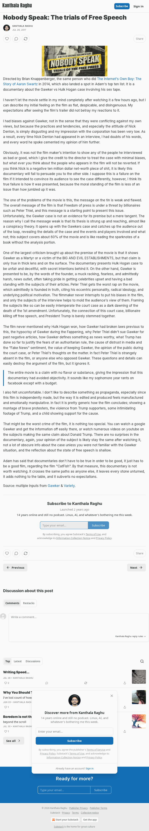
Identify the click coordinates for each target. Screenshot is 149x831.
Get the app (90, 819)
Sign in (138, 6)
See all (11, 741)
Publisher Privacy (78, 808)
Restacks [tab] (28, 603)
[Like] (7, 39)
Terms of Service (96, 749)
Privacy (66, 812)
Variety (69, 486)
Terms (75, 812)
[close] (112, 696)
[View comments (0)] (16, 39)
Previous (18, 567)
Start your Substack (67, 819)
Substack (59, 826)
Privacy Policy (47, 753)
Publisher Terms (98, 808)
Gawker (54, 486)
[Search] (142, 661)
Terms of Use (76, 753)
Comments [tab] (12, 603)
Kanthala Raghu (22, 26)
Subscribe (122, 6)
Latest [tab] (18, 661)
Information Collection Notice (64, 757)
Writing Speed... (16, 672)
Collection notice (90, 812)
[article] (74, 677)
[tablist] (20, 603)
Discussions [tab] (33, 661)
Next (133, 567)
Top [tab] (7, 661)
